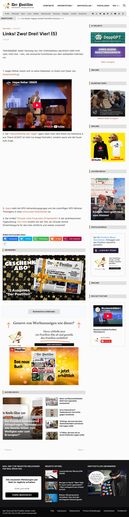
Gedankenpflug (10, 74)
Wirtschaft (15, 14)
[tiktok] (119, 13)
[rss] (123, 13)
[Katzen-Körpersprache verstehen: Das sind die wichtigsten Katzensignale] (51, 498)
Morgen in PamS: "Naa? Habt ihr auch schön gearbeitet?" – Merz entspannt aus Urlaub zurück (71, 486)
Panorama (56, 14)
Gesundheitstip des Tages (23, 134)
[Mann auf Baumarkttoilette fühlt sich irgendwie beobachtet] (52, 401)
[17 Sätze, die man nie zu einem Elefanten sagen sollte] (52, 436)
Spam (8, 208)
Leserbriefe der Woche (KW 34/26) (71, 472)
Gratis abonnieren (22, 495)
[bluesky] (104, 14)
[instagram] (111, 13)
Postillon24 (103, 6)
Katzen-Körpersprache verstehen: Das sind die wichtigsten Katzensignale (70, 497)
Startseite (48, 6)
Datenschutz (74, 511)
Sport (23, 14)
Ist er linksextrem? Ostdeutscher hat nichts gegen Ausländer (70, 412)
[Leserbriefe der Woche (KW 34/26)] (51, 474)
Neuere (8, 450)
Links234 (16, 29)
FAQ (52, 511)
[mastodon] (107, 13)
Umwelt (73, 14)
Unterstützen (64, 6)
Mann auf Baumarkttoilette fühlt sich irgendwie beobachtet (71, 400)
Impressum (61, 511)
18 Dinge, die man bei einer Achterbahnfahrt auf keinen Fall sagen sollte (71, 423)
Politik (7, 14)
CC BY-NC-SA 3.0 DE (11, 513)
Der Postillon (84, 6)
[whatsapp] (96, 13)
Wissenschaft (46, 14)
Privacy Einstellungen (92, 511)
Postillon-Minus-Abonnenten (104, 238)
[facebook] (93, 13)
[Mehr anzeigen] (5, 244)
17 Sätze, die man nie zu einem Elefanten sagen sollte (72, 434)
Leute (29, 14)
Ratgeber (65, 14)
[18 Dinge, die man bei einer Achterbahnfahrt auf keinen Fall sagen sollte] (52, 424)
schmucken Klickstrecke (35, 211)
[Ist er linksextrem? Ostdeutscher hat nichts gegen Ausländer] (52, 413)
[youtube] (115, 13)
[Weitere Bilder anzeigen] (108, 118)
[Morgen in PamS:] (51, 485)
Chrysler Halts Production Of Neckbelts (37, 218)
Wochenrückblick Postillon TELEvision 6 (105, 330)
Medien (36, 14)
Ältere (80, 450)
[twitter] (100, 13)
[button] (118, 5)
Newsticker (83, 14)
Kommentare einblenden (44, 311)
